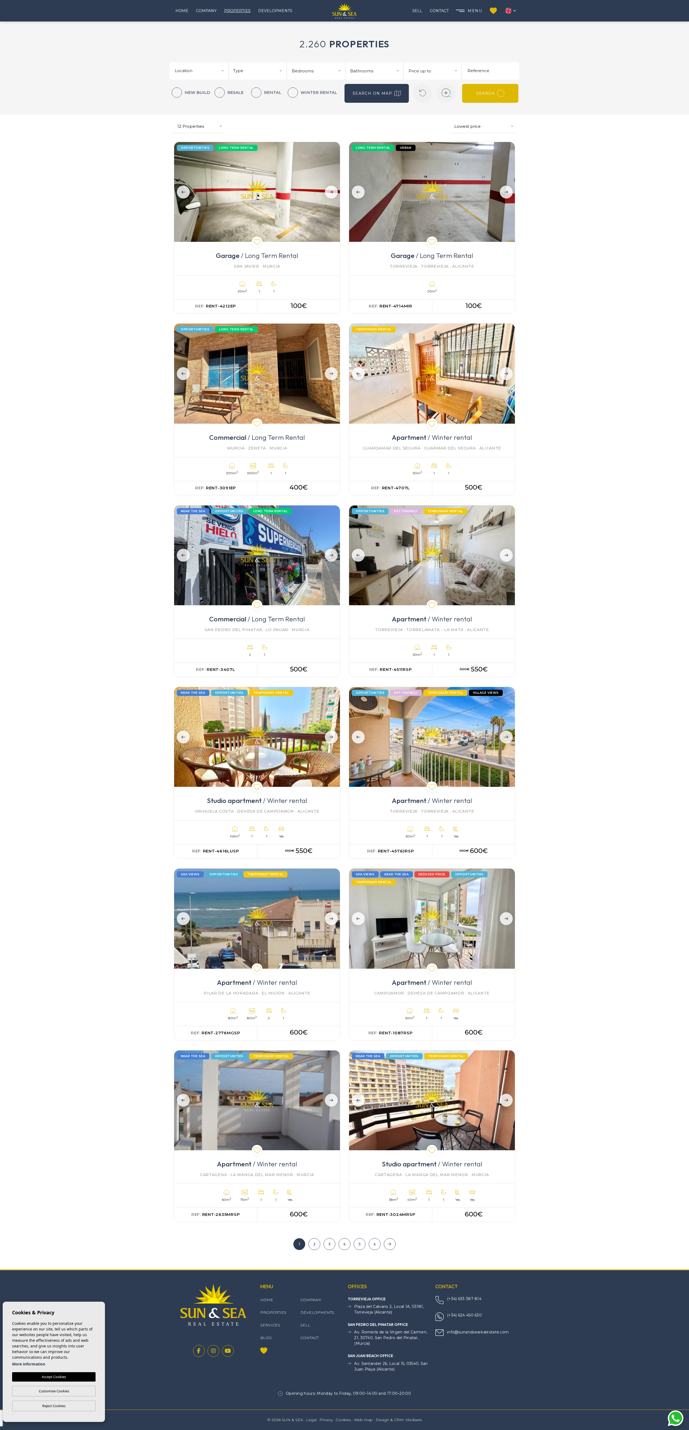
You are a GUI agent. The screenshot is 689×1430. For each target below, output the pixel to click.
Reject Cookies (53, 1405)
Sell (417, 10)
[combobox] (200, 70)
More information (28, 1364)
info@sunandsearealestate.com (478, 1332)
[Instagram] (213, 1351)
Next (332, 192)
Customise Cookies (54, 1391)
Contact (439, 10)
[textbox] (201, 71)
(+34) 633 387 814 (464, 1298)
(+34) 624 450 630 (464, 1315)
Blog (266, 1337)
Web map (363, 1419)
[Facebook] (199, 1351)
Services (270, 1325)
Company (206, 10)
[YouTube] (228, 1351)
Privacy (326, 1419)
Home (181, 10)
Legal (311, 1419)
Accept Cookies (54, 1376)
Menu (475, 10)
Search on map (372, 93)
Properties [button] (237, 10)
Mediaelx (413, 1419)
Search (485, 93)
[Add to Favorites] (257, 241)
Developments (275, 10)
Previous (181, 192)
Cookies (343, 1419)
